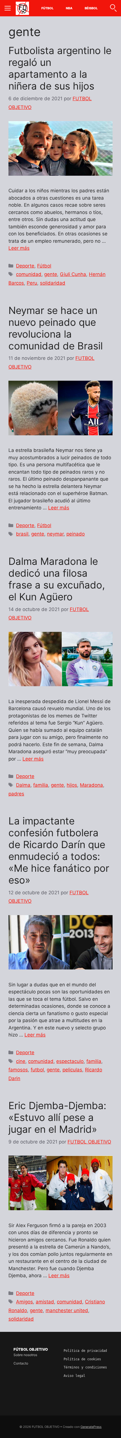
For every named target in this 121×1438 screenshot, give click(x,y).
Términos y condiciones (85, 1367)
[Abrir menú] (7, 8)
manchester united (67, 1310)
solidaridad (52, 283)
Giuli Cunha (73, 274)
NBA (69, 8)
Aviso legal (74, 1376)
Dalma (23, 785)
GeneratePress (91, 1427)
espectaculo (70, 1061)
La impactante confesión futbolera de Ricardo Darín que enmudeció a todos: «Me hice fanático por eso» (58, 850)
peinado (75, 534)
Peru (32, 283)
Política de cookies (82, 1359)
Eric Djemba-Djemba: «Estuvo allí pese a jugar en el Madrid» (57, 1117)
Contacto (21, 1363)
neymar (55, 534)
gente (50, 274)
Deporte (25, 266)
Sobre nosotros (25, 1355)
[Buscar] (113, 8)
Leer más (19, 248)
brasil (22, 534)
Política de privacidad (85, 1351)
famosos (18, 1070)
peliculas (72, 1070)
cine (20, 1061)
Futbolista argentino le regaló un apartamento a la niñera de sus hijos (59, 68)
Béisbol (91, 8)
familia (40, 785)
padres (16, 794)
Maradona (91, 785)
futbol (37, 1070)
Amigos (24, 1302)
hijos (72, 785)
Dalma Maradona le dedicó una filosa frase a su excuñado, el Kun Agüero (56, 579)
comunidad (28, 274)
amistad (45, 1302)
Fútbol (47, 8)
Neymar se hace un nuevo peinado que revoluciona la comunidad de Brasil (55, 328)
